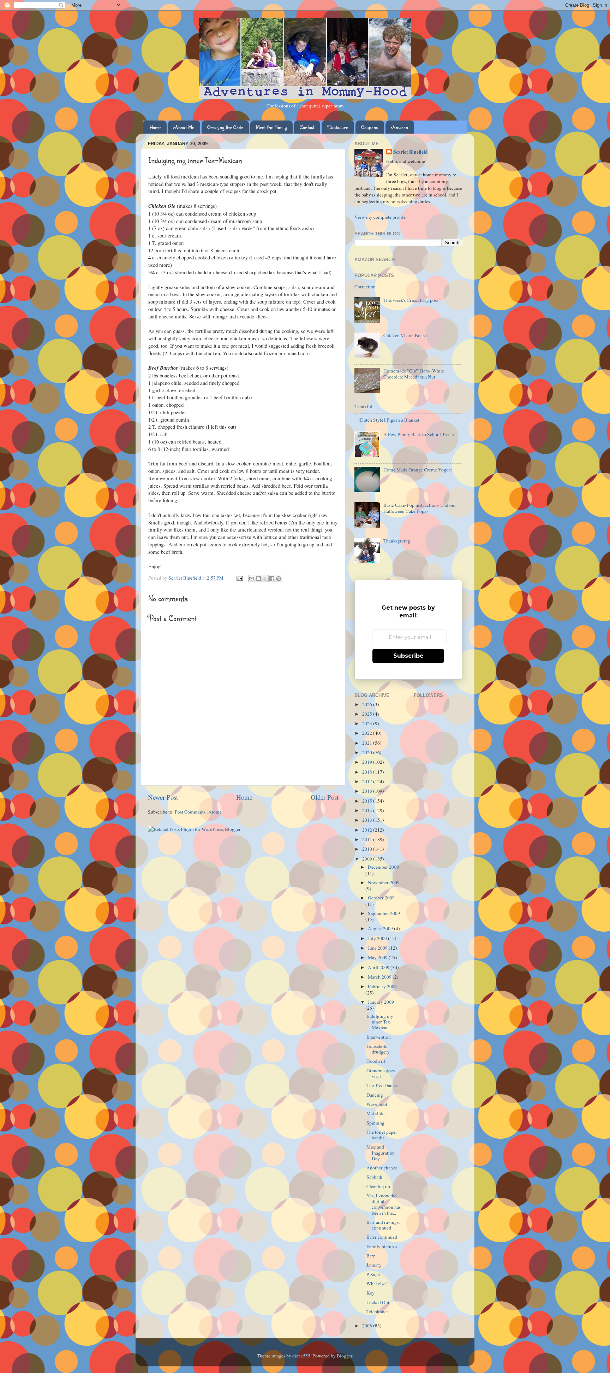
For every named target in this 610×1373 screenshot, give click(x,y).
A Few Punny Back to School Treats (418, 434)
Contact (307, 127)
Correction (365, 286)
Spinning (375, 1123)
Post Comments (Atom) (198, 812)
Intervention (378, 1037)
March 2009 (380, 977)
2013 (367, 820)
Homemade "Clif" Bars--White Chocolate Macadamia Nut (413, 374)
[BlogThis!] (258, 578)
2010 (367, 849)
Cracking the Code (225, 127)
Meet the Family (271, 127)
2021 (367, 743)
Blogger (344, 1356)
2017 (367, 781)
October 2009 (381, 897)
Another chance (381, 1167)
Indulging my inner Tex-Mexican (379, 1022)
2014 (367, 810)
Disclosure (337, 127)
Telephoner (377, 1311)
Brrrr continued (381, 1237)
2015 (367, 801)
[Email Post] (239, 578)
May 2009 (378, 957)
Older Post (325, 797)
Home (155, 127)
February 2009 (382, 986)
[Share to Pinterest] (278, 578)
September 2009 (384, 913)
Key (370, 1293)
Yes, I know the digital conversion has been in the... (383, 1204)
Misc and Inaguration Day (380, 1152)
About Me (184, 127)
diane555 (301, 1356)
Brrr (370, 1255)
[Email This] (251, 578)
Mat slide (375, 1113)
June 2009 (378, 948)
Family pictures (381, 1246)
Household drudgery (378, 1049)
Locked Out (377, 1302)
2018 (367, 772)
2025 (367, 714)
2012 (367, 830)
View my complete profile (380, 217)
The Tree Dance (381, 1085)
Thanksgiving (396, 541)
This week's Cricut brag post (410, 300)
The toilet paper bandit (381, 1135)
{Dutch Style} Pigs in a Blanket (388, 420)
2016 (367, 791)
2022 (367, 733)
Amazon (399, 127)
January (374, 1265)
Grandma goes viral (380, 1073)
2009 (367, 859)
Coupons (369, 127)
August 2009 (381, 928)
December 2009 (383, 867)
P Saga (373, 1274)
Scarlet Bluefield (410, 152)
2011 (367, 839)
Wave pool (376, 1104)
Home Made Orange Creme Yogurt (417, 470)
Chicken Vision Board (405, 335)
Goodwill (375, 1061)
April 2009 (379, 967)
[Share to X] (265, 578)
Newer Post (163, 797)
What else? (377, 1283)
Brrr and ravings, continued (383, 1225)
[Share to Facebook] (271, 578)
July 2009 (378, 938)
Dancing (374, 1095)
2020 (367, 752)
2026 (367, 704)
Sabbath (374, 1177)
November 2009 (384, 882)
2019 (367, 762)
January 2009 (381, 1002)
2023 (367, 723)
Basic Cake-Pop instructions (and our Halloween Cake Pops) (419, 508)
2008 (367, 1325)
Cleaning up (378, 1186)
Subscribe (408, 655)
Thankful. (363, 406)
